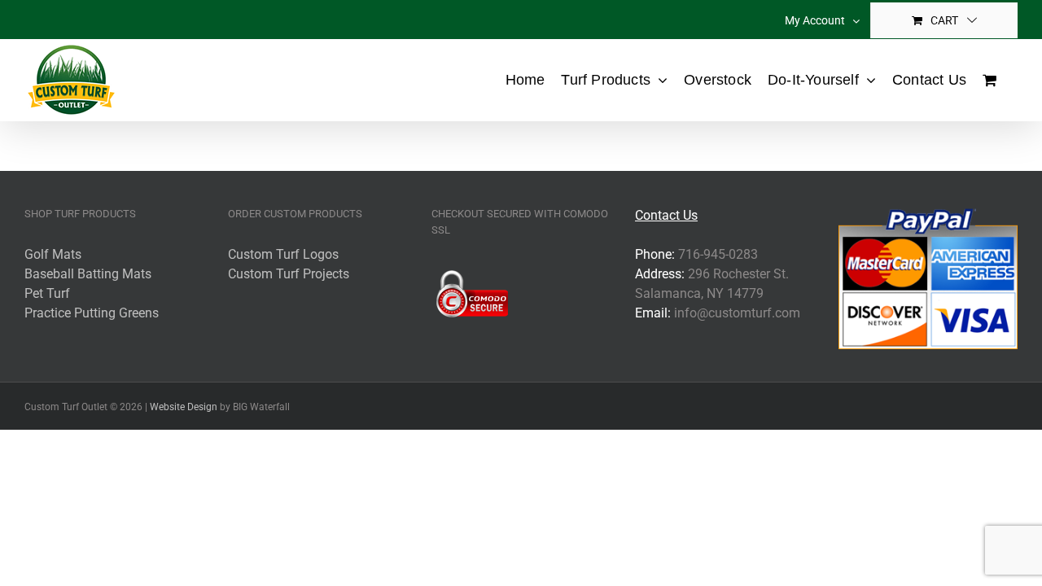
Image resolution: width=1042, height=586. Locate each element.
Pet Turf (47, 293)
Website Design (183, 407)
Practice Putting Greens (91, 313)
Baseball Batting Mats (87, 274)
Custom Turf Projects (288, 274)
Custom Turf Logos (283, 254)
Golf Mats (52, 254)
